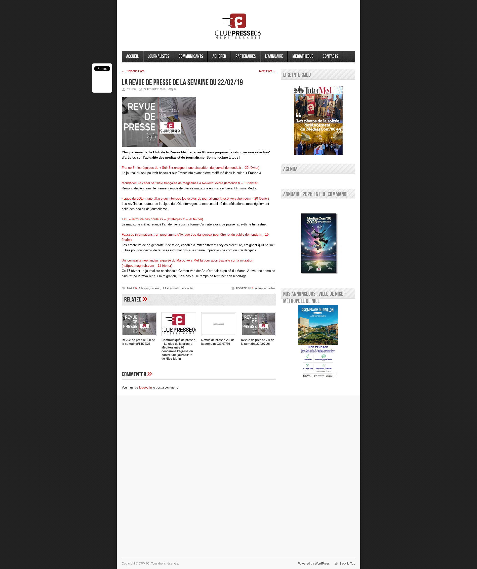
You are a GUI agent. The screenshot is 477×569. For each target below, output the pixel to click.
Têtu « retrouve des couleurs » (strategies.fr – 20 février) (162, 219)
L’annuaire (274, 56)
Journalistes (158, 56)
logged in (145, 387)
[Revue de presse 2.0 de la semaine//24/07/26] (258, 336)
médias (189, 288)
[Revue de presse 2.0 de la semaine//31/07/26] (218, 336)
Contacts (330, 56)
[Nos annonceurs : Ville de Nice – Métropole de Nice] (318, 342)
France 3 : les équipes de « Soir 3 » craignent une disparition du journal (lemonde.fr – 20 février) (190, 168)
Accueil (132, 56)
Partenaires (246, 56)
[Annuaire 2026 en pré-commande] (318, 242)
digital (165, 288)
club (146, 288)
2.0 (141, 288)
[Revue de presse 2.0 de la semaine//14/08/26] (139, 336)
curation (155, 288)
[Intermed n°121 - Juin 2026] (318, 120)
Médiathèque (302, 56)
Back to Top (347, 563)
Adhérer (219, 56)
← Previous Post (133, 71)
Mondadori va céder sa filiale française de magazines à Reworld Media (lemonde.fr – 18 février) (190, 183)
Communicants (191, 56)
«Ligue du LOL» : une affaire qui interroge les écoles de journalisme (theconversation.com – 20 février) (195, 198)
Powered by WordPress (314, 563)
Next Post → (267, 71)
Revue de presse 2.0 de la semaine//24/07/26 (257, 342)
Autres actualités (265, 288)
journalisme (177, 288)
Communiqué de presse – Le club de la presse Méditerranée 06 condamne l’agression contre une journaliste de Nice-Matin (178, 349)
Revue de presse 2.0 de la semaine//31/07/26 (218, 342)
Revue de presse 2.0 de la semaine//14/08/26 (138, 342)
